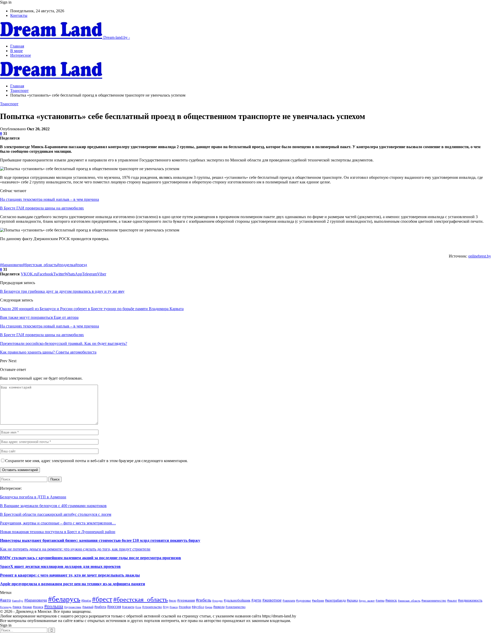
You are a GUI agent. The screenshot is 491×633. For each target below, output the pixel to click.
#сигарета (128, 607)
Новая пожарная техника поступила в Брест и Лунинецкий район (57, 532)
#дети (256, 600)
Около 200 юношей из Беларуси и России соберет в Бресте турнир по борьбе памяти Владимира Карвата (92, 309)
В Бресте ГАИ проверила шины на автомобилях (42, 208)
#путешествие (72, 606)
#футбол (198, 607)
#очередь (6, 606)
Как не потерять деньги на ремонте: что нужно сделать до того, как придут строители (75, 549)
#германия (186, 600)
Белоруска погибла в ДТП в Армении (33, 497)
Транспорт (9, 104)
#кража (352, 600)
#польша (53, 606)
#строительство (152, 606)
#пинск (17, 607)
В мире (16, 51)
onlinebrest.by (479, 256)
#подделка (66, 265)
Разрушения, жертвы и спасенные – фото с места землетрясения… (58, 523)
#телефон (185, 607)
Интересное (20, 55)
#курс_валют (367, 600)
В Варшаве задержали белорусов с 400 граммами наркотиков (53, 505)
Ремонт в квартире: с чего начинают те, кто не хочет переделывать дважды (70, 575)
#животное (272, 600)
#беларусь (64, 599)
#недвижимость (470, 600)
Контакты (18, 15)
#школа (219, 607)
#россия (114, 606)
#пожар (27, 607)
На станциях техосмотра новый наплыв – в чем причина (49, 199)
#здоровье (303, 600)
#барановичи (11, 265)
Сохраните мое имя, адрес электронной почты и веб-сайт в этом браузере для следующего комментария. (96, 461)
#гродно (217, 600)
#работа (100, 607)
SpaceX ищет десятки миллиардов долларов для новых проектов (60, 566)
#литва (380, 600)
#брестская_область (40, 265)
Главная (17, 46)
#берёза (86, 600)
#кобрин (318, 600)
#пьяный (87, 607)
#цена (208, 606)
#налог (452, 600)
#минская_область (409, 600)
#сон (138, 607)
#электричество (236, 607)
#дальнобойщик (237, 600)
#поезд (81, 265)
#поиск (38, 607)
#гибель (203, 600)
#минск (391, 600)
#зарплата (289, 600)
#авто (5, 600)
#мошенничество (433, 600)
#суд (166, 607)
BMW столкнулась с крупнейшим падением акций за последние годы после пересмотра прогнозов (90, 558)
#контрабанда (335, 600)
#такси (174, 606)
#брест (102, 599)
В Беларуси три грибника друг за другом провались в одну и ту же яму (62, 291)
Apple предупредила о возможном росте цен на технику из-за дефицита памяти (72, 584)
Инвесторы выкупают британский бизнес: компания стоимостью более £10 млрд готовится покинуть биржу (100, 540)
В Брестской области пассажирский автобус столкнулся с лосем (55, 514)
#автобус (17, 600)
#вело (172, 600)
